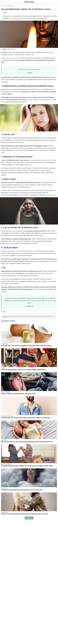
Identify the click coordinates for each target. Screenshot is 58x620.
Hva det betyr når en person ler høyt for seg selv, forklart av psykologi (25, 418)
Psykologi (3, 488)
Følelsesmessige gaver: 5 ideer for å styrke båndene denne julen (23, 369)
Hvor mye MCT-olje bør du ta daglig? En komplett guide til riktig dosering (26, 345)
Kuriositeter (4, 512)
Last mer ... (29, 518)
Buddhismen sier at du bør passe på (12, 231)
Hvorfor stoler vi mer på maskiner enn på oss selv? (18, 394)
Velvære (3, 5)
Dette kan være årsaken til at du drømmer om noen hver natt (22, 490)
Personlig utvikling (10, 5)
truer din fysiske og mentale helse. (39, 160)
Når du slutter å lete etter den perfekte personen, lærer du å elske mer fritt (27, 442)
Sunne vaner (4, 344)
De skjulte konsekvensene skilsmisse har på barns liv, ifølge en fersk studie (27, 466)
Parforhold (4, 440)
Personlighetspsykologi (7, 416)
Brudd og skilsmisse (6, 464)
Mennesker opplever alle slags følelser (38, 99)
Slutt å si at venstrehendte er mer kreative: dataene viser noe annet (24, 514)
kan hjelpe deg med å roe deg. (46, 195)
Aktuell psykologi (6, 392)
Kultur (3, 368)
